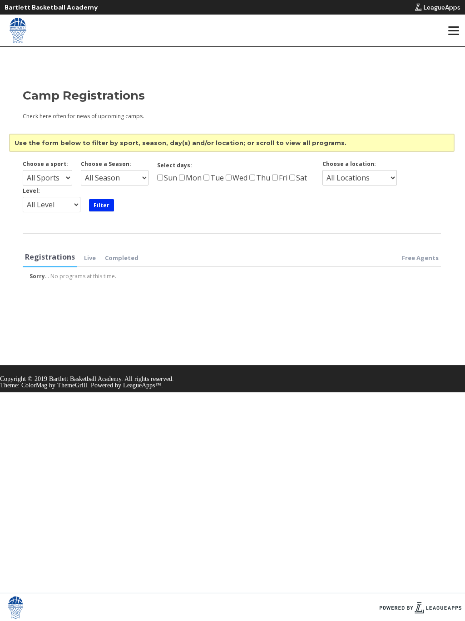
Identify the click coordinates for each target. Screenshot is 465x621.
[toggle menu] (453, 30)
